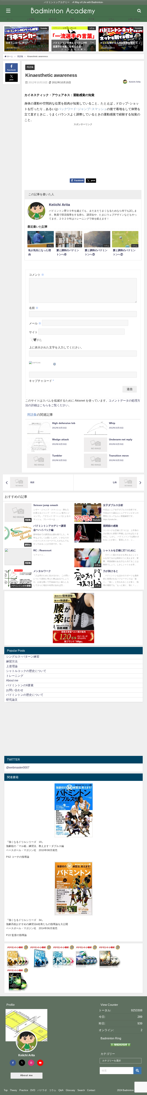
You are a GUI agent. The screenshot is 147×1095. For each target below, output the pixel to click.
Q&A (60, 1090)
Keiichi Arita (135, 82)
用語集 (30, 67)
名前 (33, 307)
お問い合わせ (14, 690)
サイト (33, 332)
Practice (23, 1090)
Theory (13, 1090)
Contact (91, 1090)
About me (12, 680)
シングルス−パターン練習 (22, 656)
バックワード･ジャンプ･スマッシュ (82, 108)
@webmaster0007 (17, 767)
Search (81, 1090)
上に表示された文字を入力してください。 (56, 347)
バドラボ (42, 1090)
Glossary (70, 1090)
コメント (36, 274)
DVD (32, 1090)
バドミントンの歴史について (24, 694)
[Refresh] (55, 363)
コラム (52, 1090)
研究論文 (12, 699)
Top (6, 1090)
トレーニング (14, 675)
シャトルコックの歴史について (26, 670)
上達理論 (12, 666)
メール (35, 323)
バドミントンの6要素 (20, 685)
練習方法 (12, 661)
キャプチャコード (40, 380)
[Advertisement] (53, 150)
